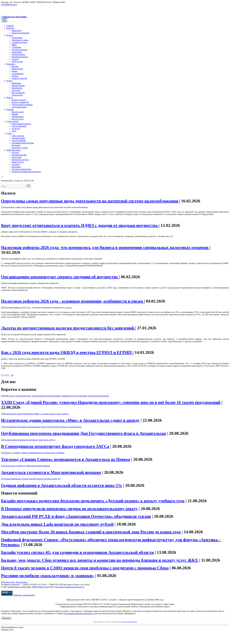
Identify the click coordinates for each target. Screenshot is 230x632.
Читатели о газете (20, 148)
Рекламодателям (19, 155)
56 (12, 375)
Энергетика (17, 38)
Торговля (16, 90)
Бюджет (15, 66)
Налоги (15, 76)
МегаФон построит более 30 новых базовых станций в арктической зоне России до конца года (91, 531)
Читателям (16, 157)
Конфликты (17, 88)
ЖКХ (14, 45)
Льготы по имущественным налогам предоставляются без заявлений (68, 327)
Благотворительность (21, 124)
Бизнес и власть (19, 100)
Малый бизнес (18, 85)
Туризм (15, 59)
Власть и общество (20, 102)
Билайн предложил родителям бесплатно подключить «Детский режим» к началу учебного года (92, 500)
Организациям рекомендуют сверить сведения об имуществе (60, 276)
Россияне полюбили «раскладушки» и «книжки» (47, 575)
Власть (9, 97)
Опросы (15, 152)
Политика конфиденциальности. (70, 587)
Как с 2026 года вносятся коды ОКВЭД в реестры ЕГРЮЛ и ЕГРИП (67, 352)
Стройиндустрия (19, 42)
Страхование (17, 73)
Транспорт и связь (20, 40)
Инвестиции (17, 69)
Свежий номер (18, 138)
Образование (18, 116)
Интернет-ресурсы (20, 159)
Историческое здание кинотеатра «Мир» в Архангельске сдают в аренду (70, 420)
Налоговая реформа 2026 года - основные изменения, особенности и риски (72, 301)
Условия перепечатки (21, 169)
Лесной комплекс (20, 49)
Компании (16, 83)
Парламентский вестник (23, 143)
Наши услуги (18, 162)
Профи (15, 114)
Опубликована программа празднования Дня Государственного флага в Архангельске (83, 433)
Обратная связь (13, 150)
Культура (16, 128)
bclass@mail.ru (14, 587)
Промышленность (20, 57)
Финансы (10, 64)
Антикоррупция (19, 107)
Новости (10, 28)
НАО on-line (17, 61)
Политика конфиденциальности (26, 171)
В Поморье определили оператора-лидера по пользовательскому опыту (69, 508)
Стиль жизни (12, 121)
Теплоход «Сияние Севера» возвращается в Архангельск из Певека (65, 459)
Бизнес (9, 81)
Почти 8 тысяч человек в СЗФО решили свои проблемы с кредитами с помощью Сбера (85, 567)
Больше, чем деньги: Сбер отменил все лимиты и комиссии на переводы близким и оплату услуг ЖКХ (99, 560)
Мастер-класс (18, 112)
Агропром (16, 47)
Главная (10, 26)
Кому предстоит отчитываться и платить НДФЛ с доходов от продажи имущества (80, 225)
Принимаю (6, 618)
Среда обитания (19, 126)
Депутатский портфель (22, 104)
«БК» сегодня (18, 136)
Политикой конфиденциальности (78, 613)
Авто (14, 131)
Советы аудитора (19, 78)
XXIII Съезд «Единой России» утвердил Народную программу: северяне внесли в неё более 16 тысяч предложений (110, 402)
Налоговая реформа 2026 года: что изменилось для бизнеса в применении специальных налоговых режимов (105, 247)
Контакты (16, 167)
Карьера (10, 109)
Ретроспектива (18, 54)
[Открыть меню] (4, 20)
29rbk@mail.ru (38, 587)
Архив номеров (19, 140)
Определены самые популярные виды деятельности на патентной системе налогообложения (90, 200)
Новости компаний (20, 33)
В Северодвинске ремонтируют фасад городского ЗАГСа (55, 446)
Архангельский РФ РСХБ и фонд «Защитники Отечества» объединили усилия (76, 516)
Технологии (17, 95)
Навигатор (16, 30)
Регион (9, 35)
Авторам (16, 164)
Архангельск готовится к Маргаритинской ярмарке (51, 472)
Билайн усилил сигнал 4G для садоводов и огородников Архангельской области (77, 552)
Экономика (17, 52)
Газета (9, 133)
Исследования (18, 93)
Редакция (16, 145)
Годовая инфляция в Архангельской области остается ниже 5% (61, 485)
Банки (14, 71)
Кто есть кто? (18, 119)
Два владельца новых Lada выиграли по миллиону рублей (57, 524)
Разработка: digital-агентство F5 (129, 621)
